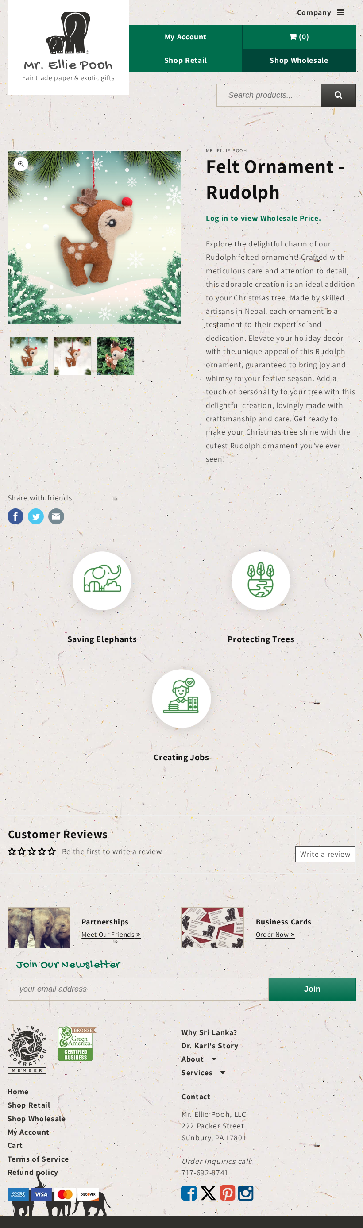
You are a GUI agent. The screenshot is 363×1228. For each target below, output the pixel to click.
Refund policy (33, 1172)
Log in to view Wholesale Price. (263, 218)
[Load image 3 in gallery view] (116, 356)
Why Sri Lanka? (209, 1032)
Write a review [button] (325, 854)
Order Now (272, 934)
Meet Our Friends (108, 934)
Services (203, 1072)
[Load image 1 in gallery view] (29, 356)
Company (320, 12)
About (199, 1059)
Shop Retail (185, 60)
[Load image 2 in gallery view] (72, 356)
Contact (196, 1096)
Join (312, 989)
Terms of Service (39, 1159)
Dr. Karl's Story (210, 1045)
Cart (15, 1145)
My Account (186, 36)
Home (18, 1091)
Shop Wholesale (299, 60)
